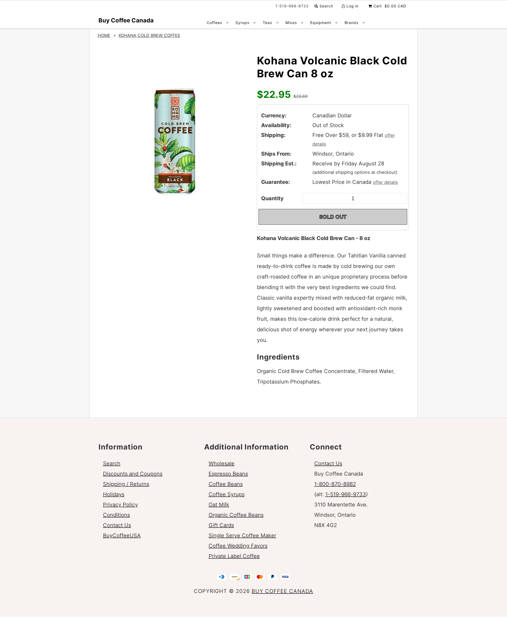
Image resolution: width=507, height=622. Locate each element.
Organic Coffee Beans (236, 515)
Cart (389, 6)
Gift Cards (221, 525)
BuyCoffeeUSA (122, 535)
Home (104, 35)
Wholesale (221, 463)
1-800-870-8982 (335, 484)
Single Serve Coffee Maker (242, 535)
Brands (352, 22)
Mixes (291, 22)
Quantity (272, 198)
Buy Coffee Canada (126, 20)
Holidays (113, 494)
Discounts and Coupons (132, 474)
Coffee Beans (226, 484)
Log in (352, 6)
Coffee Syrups (227, 494)
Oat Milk (219, 504)
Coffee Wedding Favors (238, 546)
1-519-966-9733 (345, 494)
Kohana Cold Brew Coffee (149, 35)
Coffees (215, 22)
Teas (268, 22)
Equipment (321, 22)
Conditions (116, 515)
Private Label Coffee (234, 556)
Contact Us (117, 525)
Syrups (243, 22)
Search (325, 6)
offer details (385, 182)
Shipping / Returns (126, 484)
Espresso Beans (228, 474)
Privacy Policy (120, 504)
